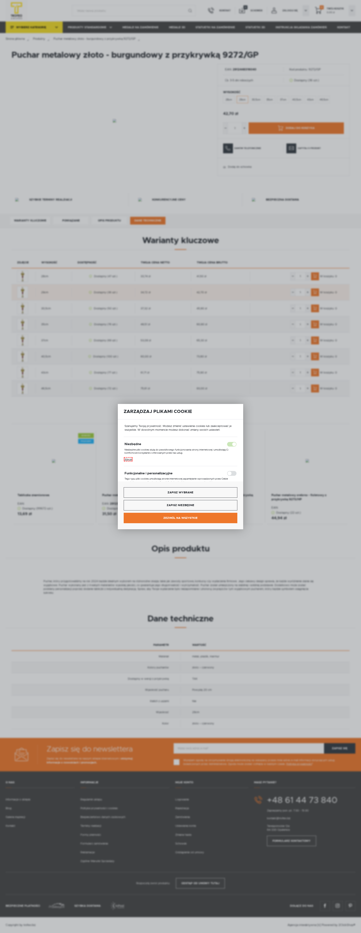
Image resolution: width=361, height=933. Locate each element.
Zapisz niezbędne (180, 505)
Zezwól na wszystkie (180, 518)
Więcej (128, 459)
